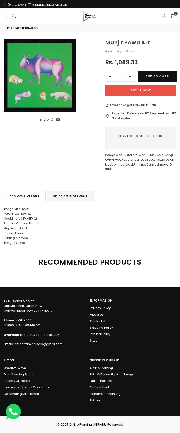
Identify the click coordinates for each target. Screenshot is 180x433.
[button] (172, 16)
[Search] (14, 16)
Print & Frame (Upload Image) (113, 374)
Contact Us (98, 321)
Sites (93, 340)
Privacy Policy (100, 308)
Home (8, 28)
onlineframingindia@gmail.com (38, 344)
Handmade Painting (105, 394)
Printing (95, 400)
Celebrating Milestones (21, 394)
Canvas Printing (102, 387)
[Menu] (5, 16)
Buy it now (141, 90)
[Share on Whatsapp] (52, 119)
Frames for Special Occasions (26, 387)
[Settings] (164, 16)
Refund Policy (100, 334)
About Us (97, 314)
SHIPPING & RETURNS (70, 195)
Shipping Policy (101, 327)
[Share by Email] (58, 119)
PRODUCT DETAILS (25, 195)
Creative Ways (15, 368)
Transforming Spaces (20, 374)
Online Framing (101, 368)
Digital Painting (101, 381)
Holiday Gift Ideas (17, 381)
